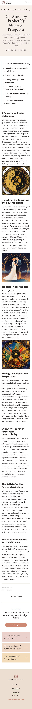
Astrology (11, 10)
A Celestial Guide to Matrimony (18, 64)
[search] (26, 3)
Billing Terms (16, 685)
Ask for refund (16, 696)
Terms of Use (16, 692)
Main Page (4, 10)
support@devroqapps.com (16, 699)
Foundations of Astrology (23, 10)
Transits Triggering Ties (15, 75)
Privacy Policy (16, 688)
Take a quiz (16, 625)
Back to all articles (16, 596)
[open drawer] (29, 3)
